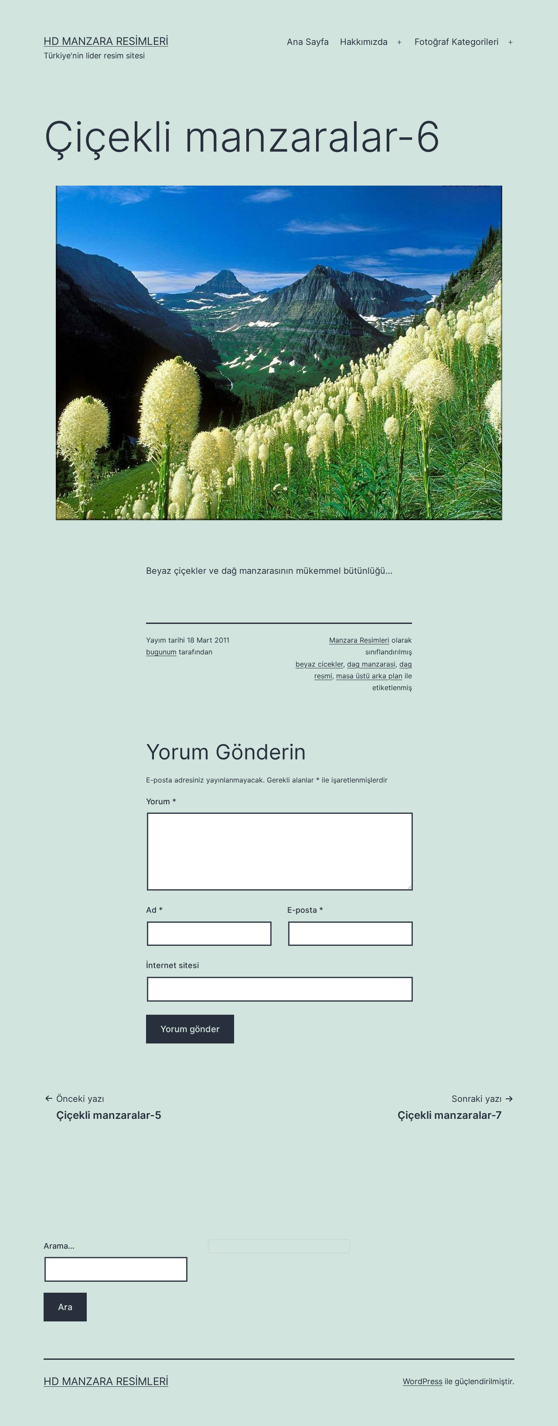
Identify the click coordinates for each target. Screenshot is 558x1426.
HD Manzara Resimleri (106, 41)
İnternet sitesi (172, 965)
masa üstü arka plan (369, 675)
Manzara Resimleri (359, 640)
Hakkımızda (364, 42)
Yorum (161, 801)
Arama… (59, 1245)
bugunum (161, 651)
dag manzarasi (371, 664)
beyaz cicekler (319, 664)
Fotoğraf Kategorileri (457, 42)
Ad (154, 910)
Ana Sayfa (308, 42)
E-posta (305, 910)
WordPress (422, 1381)
